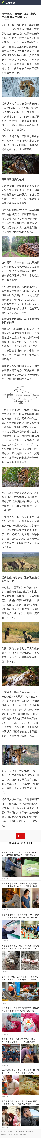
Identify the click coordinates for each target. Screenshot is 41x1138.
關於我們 (4, 1134)
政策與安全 (11, 1134)
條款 (17, 1134)
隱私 (20, 1134)
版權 (24, 1134)
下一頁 (20, 836)
